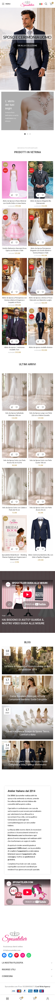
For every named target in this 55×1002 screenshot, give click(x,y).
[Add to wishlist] (16, 195)
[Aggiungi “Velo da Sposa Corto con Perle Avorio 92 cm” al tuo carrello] (38, 501)
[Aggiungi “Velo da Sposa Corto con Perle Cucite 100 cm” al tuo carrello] (38, 454)
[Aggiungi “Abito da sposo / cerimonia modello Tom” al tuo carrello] (12, 341)
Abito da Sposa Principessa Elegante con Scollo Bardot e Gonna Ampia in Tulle (40, 250)
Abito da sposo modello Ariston (40, 347)
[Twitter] (10, 955)
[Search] (46, 3)
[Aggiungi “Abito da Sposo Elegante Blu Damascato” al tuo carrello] (38, 195)
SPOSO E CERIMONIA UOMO (27, 37)
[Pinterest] (16, 955)
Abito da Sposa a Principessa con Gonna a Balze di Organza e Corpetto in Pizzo (14, 300)
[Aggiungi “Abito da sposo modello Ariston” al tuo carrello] (38, 341)
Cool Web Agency (42, 986)
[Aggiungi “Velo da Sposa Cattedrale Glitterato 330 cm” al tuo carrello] (12, 407)
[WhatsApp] (28, 955)
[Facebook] (4, 955)
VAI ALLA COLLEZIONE (27, 45)
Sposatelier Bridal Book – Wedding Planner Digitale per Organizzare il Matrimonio (14, 557)
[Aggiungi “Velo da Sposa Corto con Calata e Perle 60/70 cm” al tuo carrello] (12, 501)
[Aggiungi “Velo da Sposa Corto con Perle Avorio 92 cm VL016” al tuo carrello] (12, 454)
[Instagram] (22, 955)
